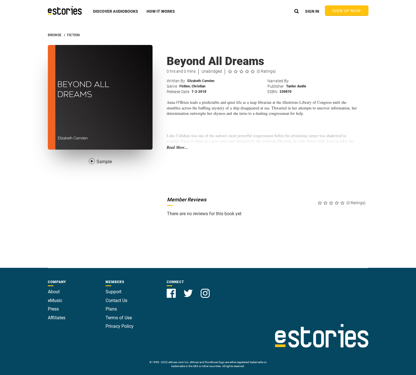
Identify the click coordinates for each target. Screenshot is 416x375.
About (54, 291)
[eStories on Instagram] (205, 290)
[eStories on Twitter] (188, 290)
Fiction (185, 86)
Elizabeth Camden (201, 81)
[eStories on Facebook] (171, 290)
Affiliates (56, 317)
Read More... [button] (177, 147)
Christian (198, 86)
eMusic (55, 300)
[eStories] (65, 10)
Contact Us (116, 300)
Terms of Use (119, 317)
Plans (111, 309)
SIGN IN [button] (312, 11)
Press (53, 309)
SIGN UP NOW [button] (347, 10)
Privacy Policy (120, 326)
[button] (115, 14)
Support (113, 291)
